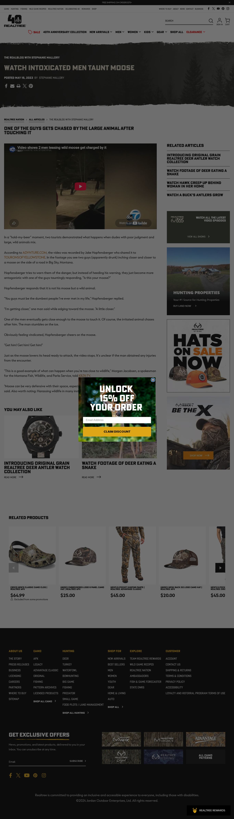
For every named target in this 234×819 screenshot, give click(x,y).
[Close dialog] (153, 380)
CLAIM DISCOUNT (117, 431)
